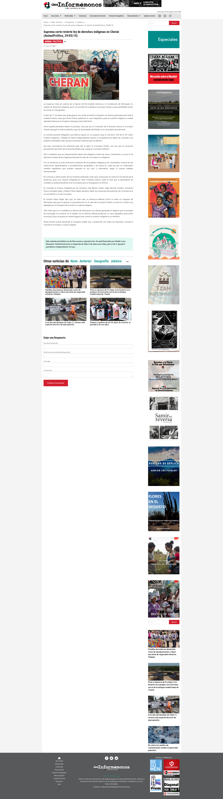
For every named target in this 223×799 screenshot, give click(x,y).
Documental (59, 770)
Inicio (46, 16)
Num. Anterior (57, 22)
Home (46, 22)
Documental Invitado (97, 16)
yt (170, 16)
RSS (59, 784)
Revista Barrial (132, 16)
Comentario (48, 370)
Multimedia (69, 16)
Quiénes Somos (149, 16)
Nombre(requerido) (51, 343)
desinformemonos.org (111, 776)
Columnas (82, 16)
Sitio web (47, 361)
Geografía (70, 22)
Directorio (59, 781)
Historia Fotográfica (116, 16)
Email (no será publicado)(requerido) (57, 352)
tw (165, 16)
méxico (80, 22)
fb (159, 16)
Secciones (59, 761)
